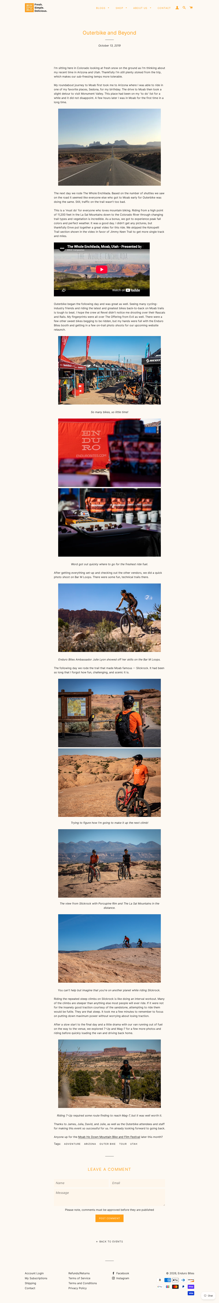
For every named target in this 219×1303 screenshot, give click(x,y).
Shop (120, 8)
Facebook (122, 1273)
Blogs (101, 8)
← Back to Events (109, 1241)
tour (123, 1143)
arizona (90, 1143)
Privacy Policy (77, 1288)
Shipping (30, 1283)
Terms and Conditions (82, 1283)
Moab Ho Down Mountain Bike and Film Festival (109, 1137)
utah (134, 1143)
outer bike (108, 1143)
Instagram (122, 1278)
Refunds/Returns (79, 1273)
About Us (140, 8)
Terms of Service (79, 1278)
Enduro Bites (186, 1273)
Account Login (34, 1273)
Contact (164, 8)
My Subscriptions (36, 1278)
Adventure (72, 1143)
